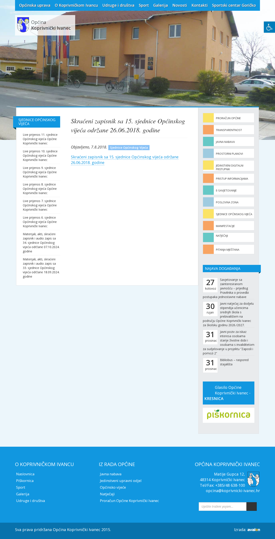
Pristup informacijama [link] (232, 179)
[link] (269, 27)
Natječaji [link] (222, 236)
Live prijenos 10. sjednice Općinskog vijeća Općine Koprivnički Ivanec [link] (40, 155)
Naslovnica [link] (25, 473)
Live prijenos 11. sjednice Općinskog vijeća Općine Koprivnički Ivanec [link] (40, 139)
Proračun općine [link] (228, 118)
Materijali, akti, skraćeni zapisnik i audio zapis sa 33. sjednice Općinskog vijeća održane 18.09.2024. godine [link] (41, 267)
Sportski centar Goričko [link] (234, 5)
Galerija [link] (160, 5)
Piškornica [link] (25, 480)
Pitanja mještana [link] (227, 250)
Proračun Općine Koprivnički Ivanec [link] (129, 500)
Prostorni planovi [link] (229, 154)
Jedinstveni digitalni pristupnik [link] (229, 167)
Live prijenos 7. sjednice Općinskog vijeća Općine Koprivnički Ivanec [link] (40, 205)
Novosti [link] (179, 5)
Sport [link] (144, 5)
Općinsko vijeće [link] (113, 487)
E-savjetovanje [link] (226, 190)
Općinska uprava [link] (34, 5)
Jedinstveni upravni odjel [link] (121, 480)
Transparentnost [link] (229, 130)
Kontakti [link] (199, 5)
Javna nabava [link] (225, 142)
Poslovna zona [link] (227, 202)
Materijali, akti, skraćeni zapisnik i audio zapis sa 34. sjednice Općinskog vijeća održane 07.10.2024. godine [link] (41, 242)
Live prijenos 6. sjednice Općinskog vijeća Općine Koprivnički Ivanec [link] (40, 221)
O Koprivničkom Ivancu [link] (76, 5)
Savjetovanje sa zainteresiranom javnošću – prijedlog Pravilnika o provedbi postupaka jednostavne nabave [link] (226, 288)
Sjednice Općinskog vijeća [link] (234, 214)
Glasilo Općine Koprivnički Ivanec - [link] (227, 393)
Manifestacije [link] (225, 226)
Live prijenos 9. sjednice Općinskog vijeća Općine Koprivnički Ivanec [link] (40, 172)
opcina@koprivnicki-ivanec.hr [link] (233, 490)
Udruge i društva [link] (118, 5)
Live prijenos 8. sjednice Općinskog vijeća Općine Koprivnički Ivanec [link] (40, 188)
